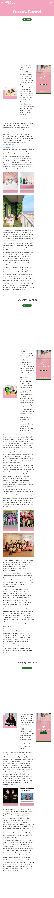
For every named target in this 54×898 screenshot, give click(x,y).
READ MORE (27, 19)
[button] (51, 3)
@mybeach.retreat (8, 145)
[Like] (3, 295)
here (12, 287)
